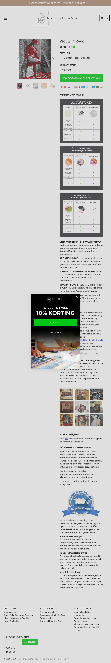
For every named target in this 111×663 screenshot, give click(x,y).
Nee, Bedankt (55, 332)
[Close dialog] (77, 296)
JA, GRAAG (55, 322)
